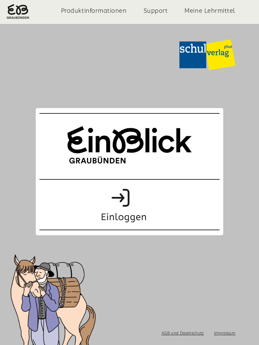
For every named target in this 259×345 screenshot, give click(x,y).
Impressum (224, 333)
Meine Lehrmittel (209, 10)
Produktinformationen (94, 10)
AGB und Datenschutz (183, 333)
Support (156, 10)
